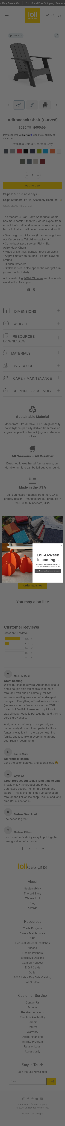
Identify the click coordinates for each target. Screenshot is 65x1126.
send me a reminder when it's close (47, 571)
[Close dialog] (61, 545)
